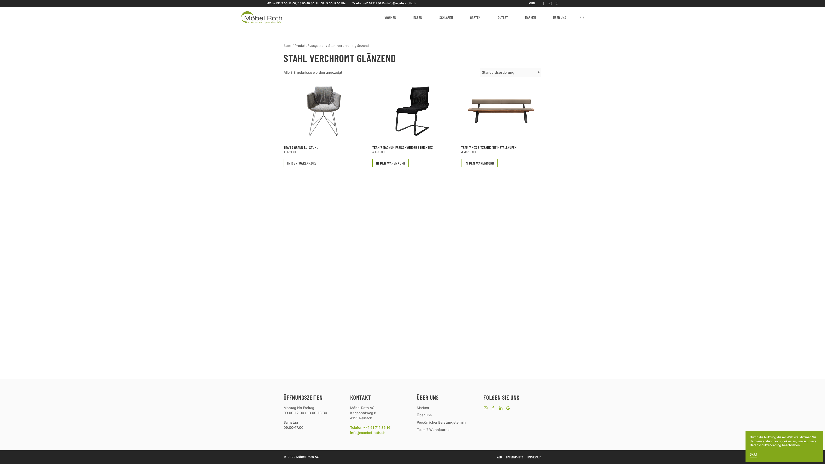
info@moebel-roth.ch (401, 3)
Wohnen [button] (390, 17)
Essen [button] (417, 17)
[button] (582, 17)
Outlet (503, 17)
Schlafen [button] (446, 17)
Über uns (559, 17)
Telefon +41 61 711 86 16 (368, 3)
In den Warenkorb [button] (301, 163)
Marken (530, 17)
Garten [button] (475, 17)
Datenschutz (514, 457)
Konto (532, 3)
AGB (499, 457)
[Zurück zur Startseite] (262, 17)
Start (288, 46)
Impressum (534, 457)
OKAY (753, 454)
